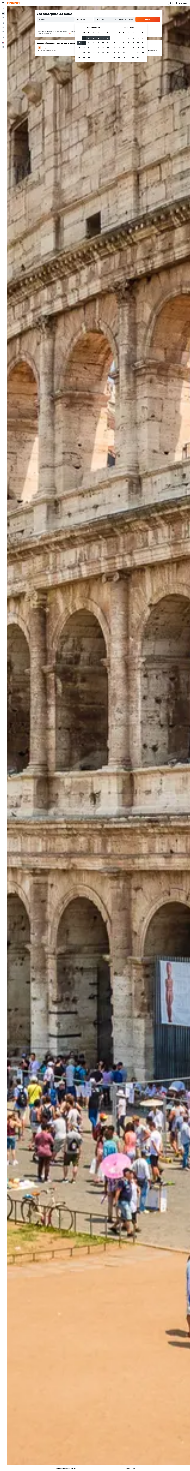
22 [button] (84, 52)
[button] (3, 3)
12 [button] (103, 43)
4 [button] (98, 38)
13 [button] (108, 43)
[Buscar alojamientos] (3, 13)
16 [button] (89, 48)
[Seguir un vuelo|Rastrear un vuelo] (3, 27)
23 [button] (89, 52)
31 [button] (138, 57)
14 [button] (79, 48)
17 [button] (93, 48)
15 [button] (84, 48)
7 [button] (79, 43)
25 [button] (98, 52)
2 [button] (88, 38)
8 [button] (84, 43)
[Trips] (3, 37)
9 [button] (88, 43)
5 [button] (103, 38)
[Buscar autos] (3, 17)
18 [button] (98, 48)
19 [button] (103, 48)
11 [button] (98, 43)
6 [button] (107, 38)
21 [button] (79, 52)
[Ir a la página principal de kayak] (13, 3)
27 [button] (108, 52)
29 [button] (84, 57)
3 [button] (93, 38)
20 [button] (108, 48)
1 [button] (128, 38)
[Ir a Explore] (3, 23)
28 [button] (79, 57)
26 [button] (103, 52)
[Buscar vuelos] (3, 9)
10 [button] (93, 43)
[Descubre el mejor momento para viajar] (3, 32)
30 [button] (89, 57)
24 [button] (93, 52)
